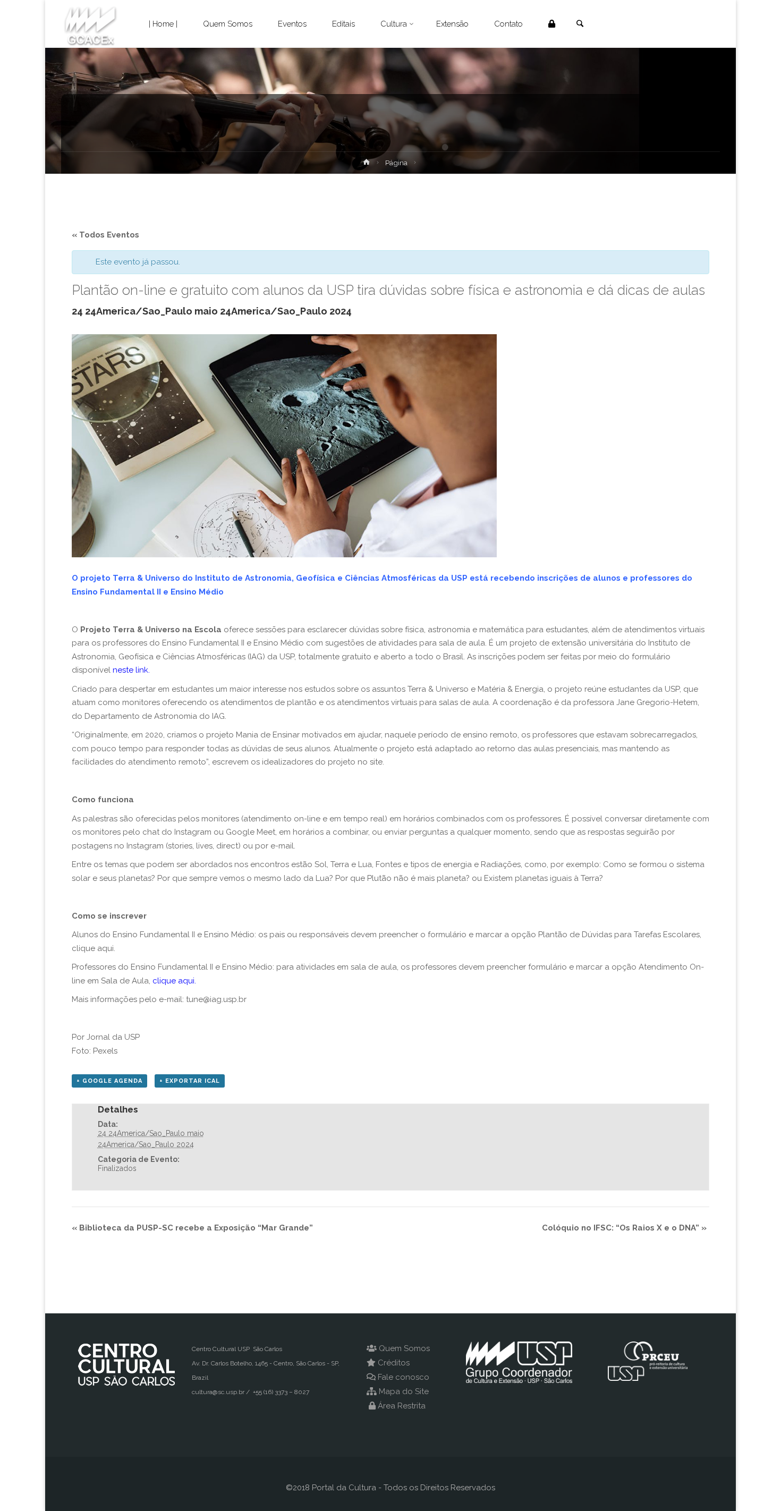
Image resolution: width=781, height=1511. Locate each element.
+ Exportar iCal (189, 1080)
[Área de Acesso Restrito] (552, 24)
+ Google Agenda (109, 1080)
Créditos (394, 1363)
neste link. (130, 670)
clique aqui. (174, 981)
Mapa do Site (404, 1391)
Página (396, 162)
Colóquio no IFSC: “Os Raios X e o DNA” (624, 1228)
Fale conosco (403, 1377)
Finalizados (117, 1168)
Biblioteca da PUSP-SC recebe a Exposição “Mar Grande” (192, 1228)
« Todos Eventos (105, 235)
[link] (579, 24)
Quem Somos (404, 1348)
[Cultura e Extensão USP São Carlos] (90, 24)
